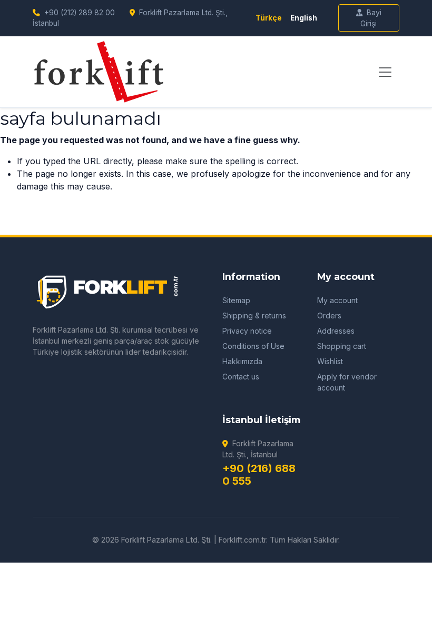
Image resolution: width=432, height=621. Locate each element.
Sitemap (236, 300)
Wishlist (330, 361)
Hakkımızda (242, 361)
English (303, 18)
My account (337, 300)
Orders (329, 315)
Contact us (240, 376)
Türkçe (269, 18)
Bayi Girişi (370, 18)
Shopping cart (341, 346)
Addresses (336, 330)
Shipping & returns (254, 315)
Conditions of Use (253, 346)
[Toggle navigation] (385, 72)
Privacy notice (247, 330)
